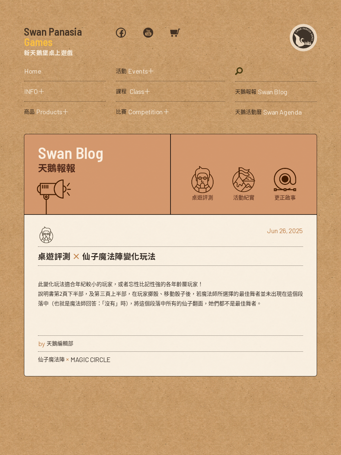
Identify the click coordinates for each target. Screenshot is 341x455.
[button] (65, 91)
